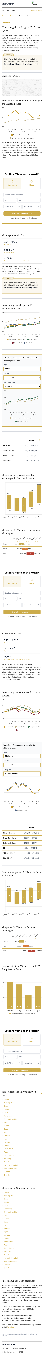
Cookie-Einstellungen (8, 1352)
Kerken (6, 1145)
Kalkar (6, 1106)
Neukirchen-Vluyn (10, 1168)
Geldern (7, 1129)
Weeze (6, 1099)
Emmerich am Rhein (11, 1119)
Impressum (5, 1348)
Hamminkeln (8, 1149)
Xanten (6, 1126)
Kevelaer (7, 1109)
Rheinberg (7, 1159)
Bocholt (6, 1162)
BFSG (21, 1352)
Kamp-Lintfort (9, 1155)
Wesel (6, 1152)
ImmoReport (8, 3)
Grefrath (7, 1175)
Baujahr (6, 374)
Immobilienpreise (8, 10)
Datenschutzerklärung (20, 1348)
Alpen (6, 1139)
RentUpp (10, 1327)
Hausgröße (7, 770)
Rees (5, 1122)
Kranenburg (8, 1116)
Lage (5, 365)
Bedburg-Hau (9, 1103)
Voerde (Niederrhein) (11, 1165)
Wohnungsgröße (9, 382)
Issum (6, 1132)
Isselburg (7, 1142)
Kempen (7, 1172)
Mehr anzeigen (36, 10)
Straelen (7, 1136)
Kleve (6, 1113)
